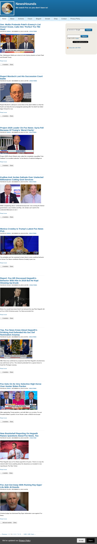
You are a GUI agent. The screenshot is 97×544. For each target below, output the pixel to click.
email (77, 38)
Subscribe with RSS (75, 47)
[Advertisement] (22, 69)
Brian (9, 31)
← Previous (3, 534)
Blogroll (38, 19)
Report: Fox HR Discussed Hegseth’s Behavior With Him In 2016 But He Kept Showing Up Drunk (19, 280)
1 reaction (32, 438)
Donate (47, 19)
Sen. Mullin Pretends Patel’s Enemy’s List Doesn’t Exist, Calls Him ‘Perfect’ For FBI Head (20, 26)
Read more (3, 61)
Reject (91, 540)
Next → (33, 534)
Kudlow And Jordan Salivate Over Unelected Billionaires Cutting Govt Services (21, 178)
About (12, 19)
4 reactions (33, 31)
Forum (30, 19)
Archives (21, 19)
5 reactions (33, 285)
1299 (28, 534)
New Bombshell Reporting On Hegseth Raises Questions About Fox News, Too (19, 434)
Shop (55, 19)
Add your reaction (7, 522)
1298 (25, 534)
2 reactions (33, 81)
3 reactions (32, 132)
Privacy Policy (75, 19)
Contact (64, 19)
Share (11, 64)
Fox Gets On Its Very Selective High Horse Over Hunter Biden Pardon (20, 385)
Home (4, 19)
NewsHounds (26, 4)
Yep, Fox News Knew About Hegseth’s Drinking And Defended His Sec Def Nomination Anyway (18, 332)
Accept (81, 540)
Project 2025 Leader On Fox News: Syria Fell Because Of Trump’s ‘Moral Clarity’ (22, 129)
